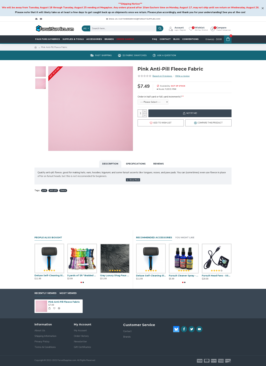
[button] (81, 282)
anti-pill (53, 190)
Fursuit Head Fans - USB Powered (217, 275)
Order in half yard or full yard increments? (160, 96)
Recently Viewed (45, 293)
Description (110, 163)
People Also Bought (48, 237)
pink (44, 190)
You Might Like (184, 237)
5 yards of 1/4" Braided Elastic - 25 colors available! (82, 275)
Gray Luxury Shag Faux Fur (115, 275)
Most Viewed (68, 293)
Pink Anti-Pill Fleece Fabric (64, 302)
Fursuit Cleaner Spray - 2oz (184, 275)
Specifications (136, 163)
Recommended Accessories (154, 237)
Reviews (158, 163)
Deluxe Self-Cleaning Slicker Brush (49, 275)
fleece (63, 190)
